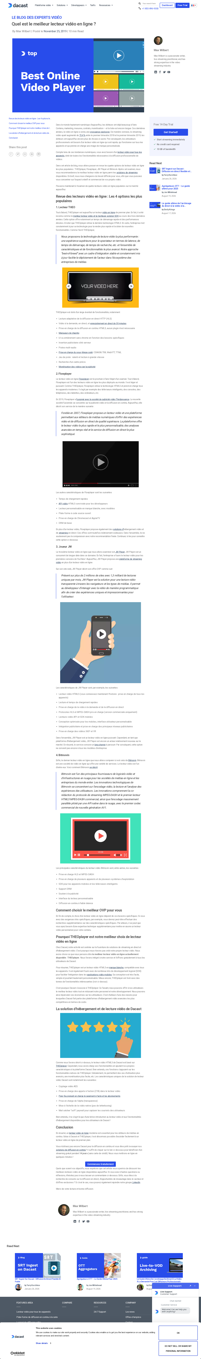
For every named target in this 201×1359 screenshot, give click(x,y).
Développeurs (77, 5)
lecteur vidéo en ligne (79, 1133)
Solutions (61, 5)
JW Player (120, 552)
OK (178, 1333)
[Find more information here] (175, 1320)
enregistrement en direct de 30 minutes (108, 323)
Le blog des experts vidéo (37, 17)
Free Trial (182, 5)
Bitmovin (132, 760)
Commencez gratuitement (100, 1164)
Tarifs (92, 5)
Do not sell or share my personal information (178, 1348)
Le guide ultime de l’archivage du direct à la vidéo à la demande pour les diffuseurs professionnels (176, 204)
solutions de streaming (127, 172)
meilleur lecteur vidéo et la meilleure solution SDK (96, 216)
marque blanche (116, 967)
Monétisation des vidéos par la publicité (77, 366)
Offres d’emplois (133, 1317)
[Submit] (140, 3)
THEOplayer (61, 1066)
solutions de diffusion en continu (71, 1150)
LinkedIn (136, 1182)
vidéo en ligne (108, 212)
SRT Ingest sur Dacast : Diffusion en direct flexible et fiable (176, 170)
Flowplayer (84, 379)
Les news (130, 1311)
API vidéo (63, 503)
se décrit (93, 767)
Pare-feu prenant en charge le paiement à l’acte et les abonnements (89, 1096)
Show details (42, 1343)
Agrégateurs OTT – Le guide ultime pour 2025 (176, 187)
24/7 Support (100, 1311)
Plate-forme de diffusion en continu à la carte (37, 1317)
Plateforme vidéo (43, 5)
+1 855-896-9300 (150, 8)
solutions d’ (118, 529)
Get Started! (171, 132)
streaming (63, 533)
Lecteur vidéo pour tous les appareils (33, 1311)
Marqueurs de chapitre (69, 333)
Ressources (104, 5)
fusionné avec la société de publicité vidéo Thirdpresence (102, 399)
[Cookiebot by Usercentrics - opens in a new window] (18, 1354)
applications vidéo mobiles (99, 974)
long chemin (99, 744)
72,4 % (82, 135)
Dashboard (167, 5)
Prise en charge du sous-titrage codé (76, 352)
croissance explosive (100, 132)
